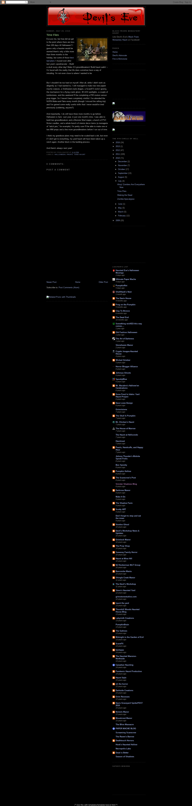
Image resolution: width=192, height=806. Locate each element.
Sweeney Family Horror (126, 552)
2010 (118, 158)
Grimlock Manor (123, 540)
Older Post (103, 282)
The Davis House (123, 298)
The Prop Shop (123, 546)
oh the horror (122, 684)
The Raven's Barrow (125, 736)
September (123, 173)
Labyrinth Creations (125, 618)
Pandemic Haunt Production (129, 671)
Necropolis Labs (123, 748)
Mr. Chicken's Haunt (125, 422)
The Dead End (122, 317)
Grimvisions (121, 409)
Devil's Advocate (119, 55)
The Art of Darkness (125, 339)
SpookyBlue (121, 379)
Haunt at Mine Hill (124, 558)
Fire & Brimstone (119, 59)
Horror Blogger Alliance (127, 366)
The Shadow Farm (124, 503)
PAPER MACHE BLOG (126, 728)
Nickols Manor (122, 712)
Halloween (60, 154)
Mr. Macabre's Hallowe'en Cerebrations (127, 386)
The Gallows (121, 631)
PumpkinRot (121, 285)
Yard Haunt (79, 154)
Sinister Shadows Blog (126, 484)
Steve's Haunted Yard (125, 590)
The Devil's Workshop (126, 584)
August (121, 177)
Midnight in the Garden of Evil (130, 637)
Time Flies (121, 191)
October (122, 169)
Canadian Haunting (124, 665)
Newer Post (51, 282)
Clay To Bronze (123, 311)
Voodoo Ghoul (122, 524)
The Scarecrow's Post (126, 478)
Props (70, 154)
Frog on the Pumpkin (125, 304)
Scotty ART (121, 509)
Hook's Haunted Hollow (126, 744)
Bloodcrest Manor (124, 718)
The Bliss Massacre (125, 724)
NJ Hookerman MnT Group (128, 565)
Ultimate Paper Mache (126, 279)
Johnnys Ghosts (123, 373)
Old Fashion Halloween (126, 332)
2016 (118, 142)
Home (77, 282)
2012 (118, 150)
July (120, 181)
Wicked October (123, 360)
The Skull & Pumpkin (125, 416)
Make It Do (120, 497)
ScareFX (119, 643)
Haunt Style (121, 678)
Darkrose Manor (123, 490)
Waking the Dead (124, 195)
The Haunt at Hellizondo (127, 435)
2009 (118, 220)
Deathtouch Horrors (125, 740)
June (120, 204)
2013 (118, 146)
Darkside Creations (124, 690)
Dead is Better (122, 753)
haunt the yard (122, 603)
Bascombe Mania (124, 571)
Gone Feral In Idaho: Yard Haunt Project (128, 395)
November (123, 165)
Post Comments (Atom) (69, 287)
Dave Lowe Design (124, 403)
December (123, 161)
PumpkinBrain (122, 624)
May (120, 208)
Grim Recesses (123, 697)
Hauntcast (120, 441)
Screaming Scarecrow (126, 732)
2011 (118, 154)
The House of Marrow (125, 428)
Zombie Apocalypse (125, 199)
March (121, 212)
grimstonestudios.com (126, 597)
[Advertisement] (77, 258)
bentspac (120, 650)
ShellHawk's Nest (124, 292)
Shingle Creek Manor (125, 577)
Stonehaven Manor (124, 345)
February (122, 216)
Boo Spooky (121, 465)
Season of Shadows (125, 756)
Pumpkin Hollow (123, 471)
